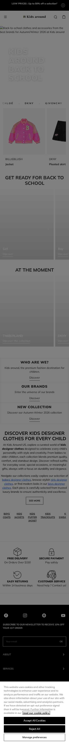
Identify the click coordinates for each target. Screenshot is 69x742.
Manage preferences (34, 737)
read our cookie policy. (36, 712)
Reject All (34, 728)
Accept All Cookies (34, 720)
